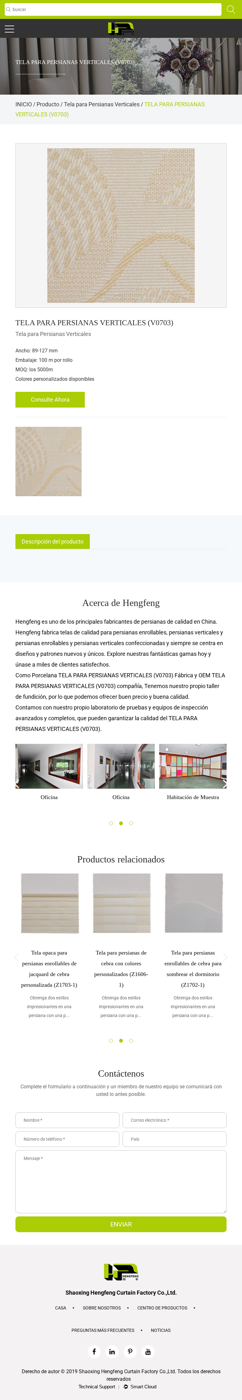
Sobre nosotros (102, 1307)
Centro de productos (162, 1307)
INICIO (23, 104)
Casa (60, 1307)
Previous (16, 783)
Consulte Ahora (50, 399)
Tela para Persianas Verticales (102, 104)
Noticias (160, 1330)
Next (225, 783)
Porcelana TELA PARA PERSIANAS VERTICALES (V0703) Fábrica (112, 675)
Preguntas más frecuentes (103, 1330)
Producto (48, 104)
